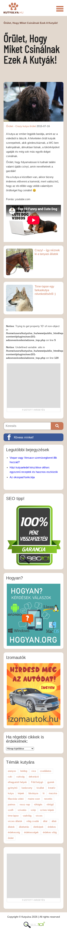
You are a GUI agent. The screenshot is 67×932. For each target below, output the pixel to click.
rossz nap (25, 804)
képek (21, 793)
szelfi (10, 810)
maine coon (34, 799)
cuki (10, 776)
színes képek (47, 810)
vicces (39, 815)
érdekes (52, 827)
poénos (11, 804)
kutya (26, 126)
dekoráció (34, 776)
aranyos (12, 771)
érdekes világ (50, 832)
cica (33, 771)
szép (33, 810)
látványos (33, 793)
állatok (11, 827)
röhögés (38, 804)
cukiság (20, 776)
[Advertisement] (33, 385)
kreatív (51, 788)
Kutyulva (13, 8)
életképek (38, 827)
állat (45, 821)
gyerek (50, 782)
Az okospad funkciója (22, 477)
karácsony (27, 788)
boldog (23, 771)
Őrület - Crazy (14, 126)
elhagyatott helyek (17, 782)
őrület (32, 126)
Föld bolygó (37, 782)
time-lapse (13, 815)
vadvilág (27, 815)
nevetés (48, 799)
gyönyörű (12, 788)
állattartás (24, 827)
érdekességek (31, 832)
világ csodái (32, 821)
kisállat (40, 788)
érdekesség (14, 832)
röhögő (50, 804)
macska (53, 793)
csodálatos (45, 771)
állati (54, 821)
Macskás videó (16, 799)
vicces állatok (15, 821)
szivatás (22, 810)
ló (43, 793)
